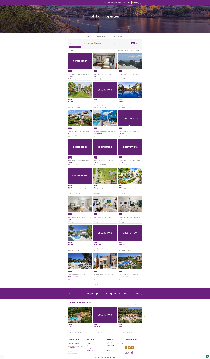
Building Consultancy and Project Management (114, 343)
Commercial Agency (109, 348)
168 (111, 284)
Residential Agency (109, 350)
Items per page (120, 50)
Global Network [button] (114, 2)
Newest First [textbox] (138, 50)
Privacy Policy (89, 348)
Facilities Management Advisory (111, 352)
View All (137, 303)
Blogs (88, 347)
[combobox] (141, 2)
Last (114, 284)
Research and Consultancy (110, 345)
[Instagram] (129, 347)
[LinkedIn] (132, 347)
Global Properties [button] (107, 2)
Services (119, 2)
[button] (90, 62)
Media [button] (124, 2)
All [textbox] (70, 43)
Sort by (132, 50)
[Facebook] (126, 347)
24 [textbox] (125, 50)
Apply (133, 43)
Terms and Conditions (91, 350)
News (88, 345)
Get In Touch (135, 2)
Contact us (137, 293)
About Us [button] (128, 2)
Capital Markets (108, 347)
